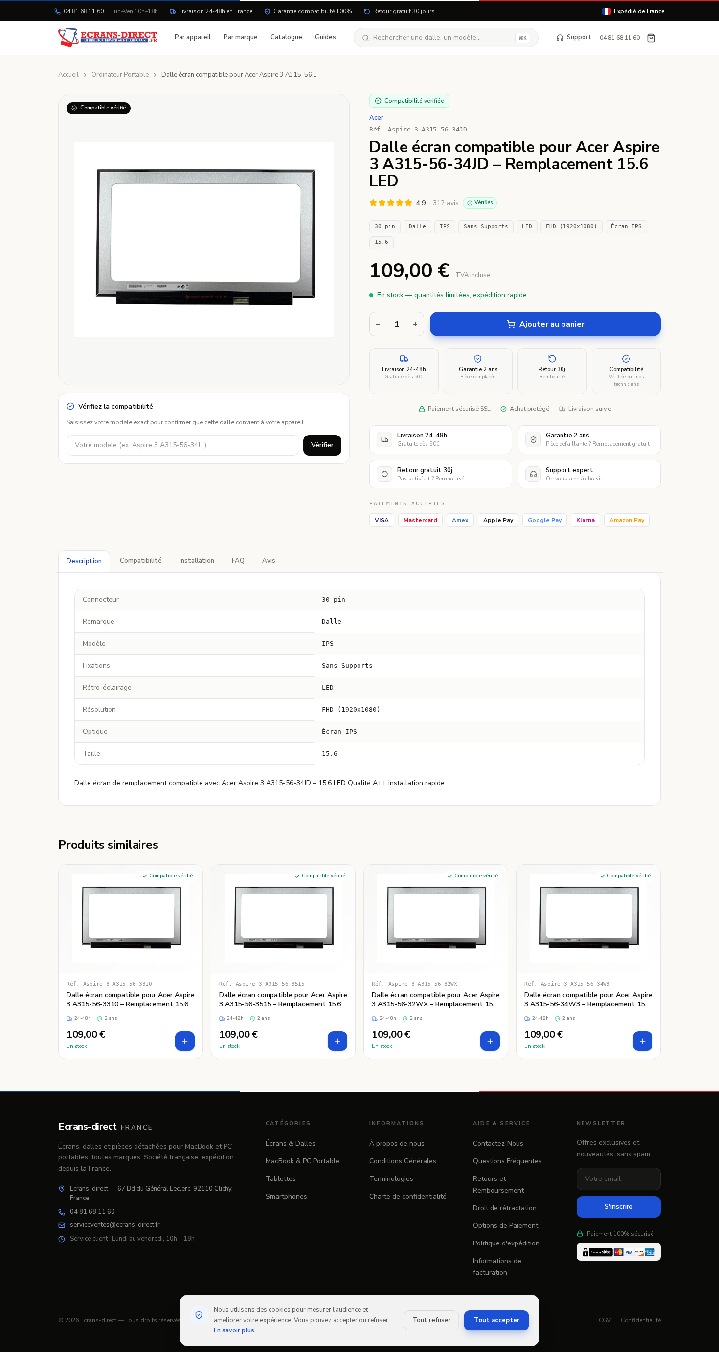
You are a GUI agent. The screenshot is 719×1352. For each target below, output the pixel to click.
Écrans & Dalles (290, 1143)
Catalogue (286, 37)
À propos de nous (397, 1143)
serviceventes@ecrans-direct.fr (115, 1225)
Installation (197, 560)
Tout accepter (496, 1320)
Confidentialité (641, 1320)
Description (84, 561)
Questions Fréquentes (507, 1161)
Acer (376, 117)
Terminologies (391, 1178)
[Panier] (651, 37)
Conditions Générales (402, 1161)
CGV (605, 1320)
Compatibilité (141, 560)
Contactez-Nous (498, 1143)
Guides (325, 37)
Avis (268, 560)
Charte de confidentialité (408, 1196)
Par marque (241, 37)
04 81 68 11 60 (111, 11)
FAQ (238, 560)
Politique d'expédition (506, 1243)
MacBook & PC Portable (302, 1161)
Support (579, 37)
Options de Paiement (505, 1225)
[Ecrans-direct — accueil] (107, 37)
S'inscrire (619, 1206)
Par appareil (193, 37)
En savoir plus (234, 1330)
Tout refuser (431, 1320)
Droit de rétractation (505, 1208)
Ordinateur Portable (120, 74)
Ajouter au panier (551, 324)
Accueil (68, 74)
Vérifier (322, 445)
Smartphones (286, 1196)
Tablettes (281, 1178)
